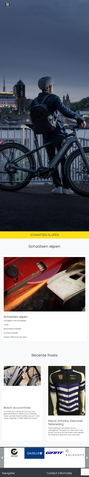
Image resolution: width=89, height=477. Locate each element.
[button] (2, 458)
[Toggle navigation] (8, 4)
